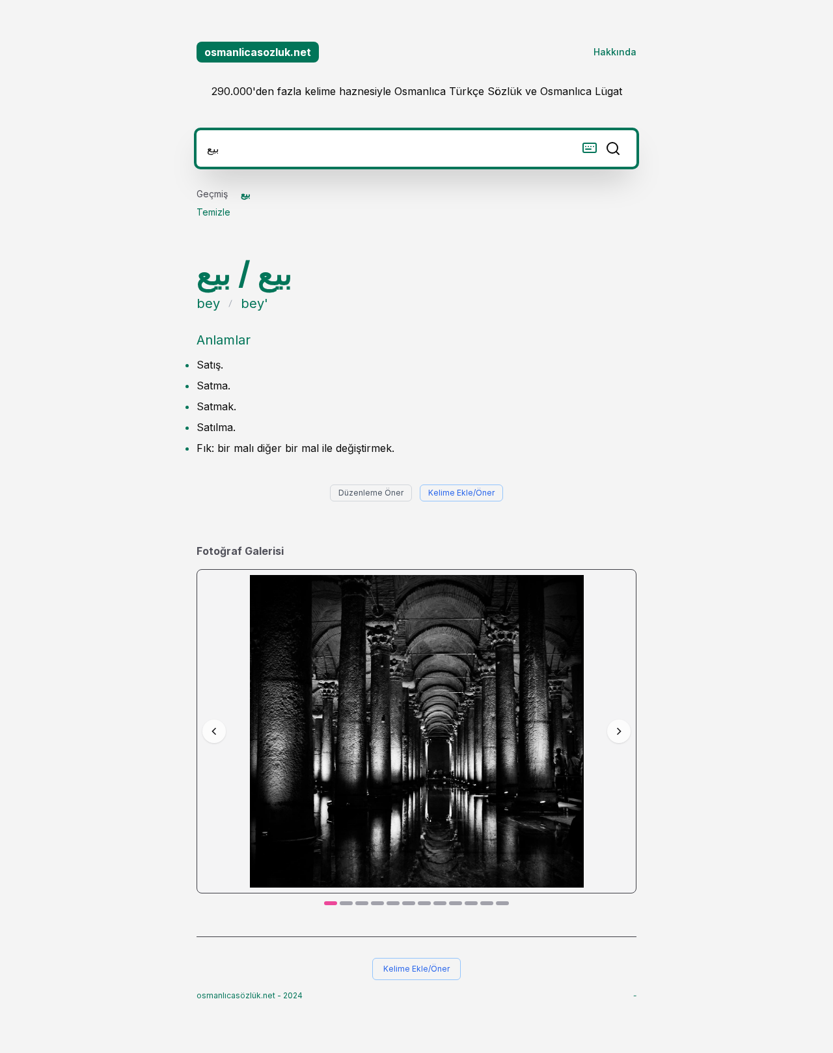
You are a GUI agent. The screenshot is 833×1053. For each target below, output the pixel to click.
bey (208, 303)
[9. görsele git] (455, 903)
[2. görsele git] (346, 903)
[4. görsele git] (377, 903)
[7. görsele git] (424, 903)
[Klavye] (589, 147)
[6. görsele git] (408, 903)
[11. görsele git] (486, 903)
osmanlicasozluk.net (257, 52)
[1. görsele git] (330, 903)
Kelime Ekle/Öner (461, 493)
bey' (254, 303)
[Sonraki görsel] (619, 731)
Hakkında (615, 52)
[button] (417, 731)
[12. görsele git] (502, 903)
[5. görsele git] (393, 903)
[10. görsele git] (471, 903)
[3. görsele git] (361, 903)
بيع (246, 193)
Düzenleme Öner (370, 493)
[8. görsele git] (439, 903)
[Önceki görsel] (214, 731)
